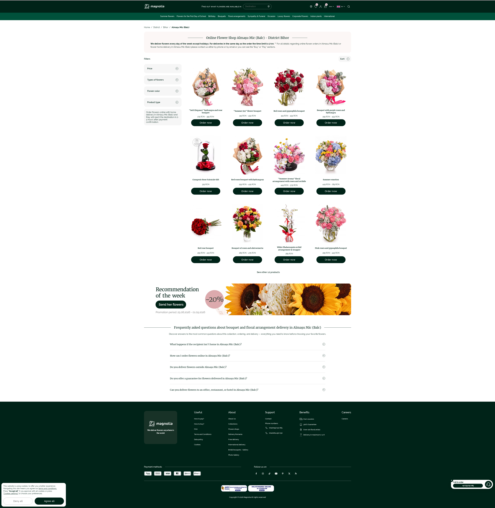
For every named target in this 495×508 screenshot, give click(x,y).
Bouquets (222, 16)
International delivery (236, 445)
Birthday (211, 16)
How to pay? (199, 419)
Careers (345, 419)
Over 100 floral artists (311, 430)
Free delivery (233, 439)
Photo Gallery (233, 455)
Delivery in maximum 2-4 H (314, 435)
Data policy (198, 439)
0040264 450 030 (276, 433)
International (329, 16)
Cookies (197, 445)
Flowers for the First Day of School (191, 16)
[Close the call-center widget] (451, 480)
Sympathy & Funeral (256, 16)
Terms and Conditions (202, 434)
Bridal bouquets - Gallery (238, 450)
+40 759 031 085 (468, 486)
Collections (232, 424)
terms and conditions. (48, 488)
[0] (315, 6)
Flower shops (233, 429)
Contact (268, 419)
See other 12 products (268, 272)
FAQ (195, 429)
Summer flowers (167, 16)
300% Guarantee (309, 424)
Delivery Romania (235, 434)
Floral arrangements (236, 16)
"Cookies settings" (10, 493)
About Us (232, 419)
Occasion (271, 16)
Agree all (49, 501)
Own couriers (308, 419)
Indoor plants (316, 16)
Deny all (18, 501)
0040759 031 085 (275, 428)
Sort (342, 59)
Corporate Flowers (300, 16)
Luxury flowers (284, 16)
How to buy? (199, 424)
